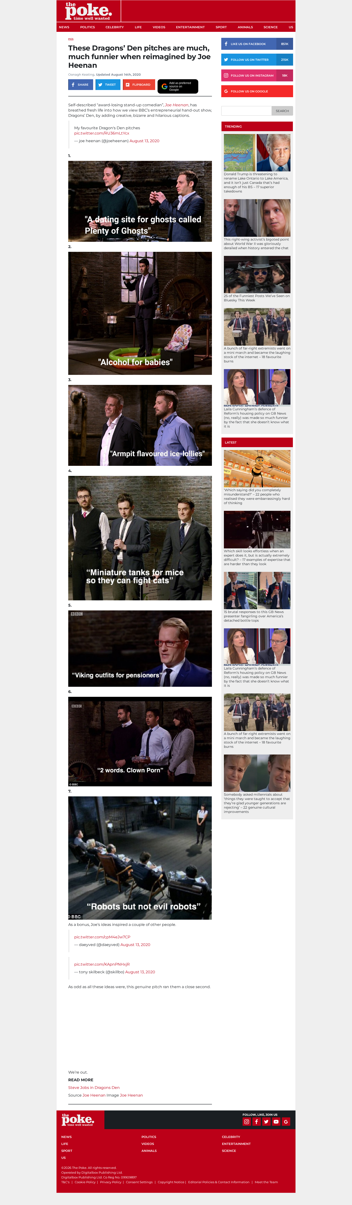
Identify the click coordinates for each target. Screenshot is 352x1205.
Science (271, 27)
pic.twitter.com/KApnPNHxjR (102, 964)
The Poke (89, 11)
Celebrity (115, 27)
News (64, 27)
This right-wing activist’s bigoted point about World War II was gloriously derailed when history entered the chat (256, 243)
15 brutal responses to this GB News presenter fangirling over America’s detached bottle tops (254, 616)
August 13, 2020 (144, 141)
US (291, 27)
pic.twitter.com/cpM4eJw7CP (102, 937)
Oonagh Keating (81, 74)
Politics (87, 27)
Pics (71, 39)
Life (138, 27)
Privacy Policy (110, 1182)
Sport (221, 27)
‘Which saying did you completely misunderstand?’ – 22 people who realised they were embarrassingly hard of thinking (257, 496)
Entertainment (190, 27)
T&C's (65, 1182)
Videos (159, 27)
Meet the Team (266, 1182)
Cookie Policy (85, 1182)
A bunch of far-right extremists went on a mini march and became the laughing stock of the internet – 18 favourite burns (257, 354)
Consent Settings (139, 1182)
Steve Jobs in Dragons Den (94, 1087)
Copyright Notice (171, 1182)
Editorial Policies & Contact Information (219, 1182)
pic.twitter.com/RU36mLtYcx (101, 133)
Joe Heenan (176, 105)
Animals (245, 27)
